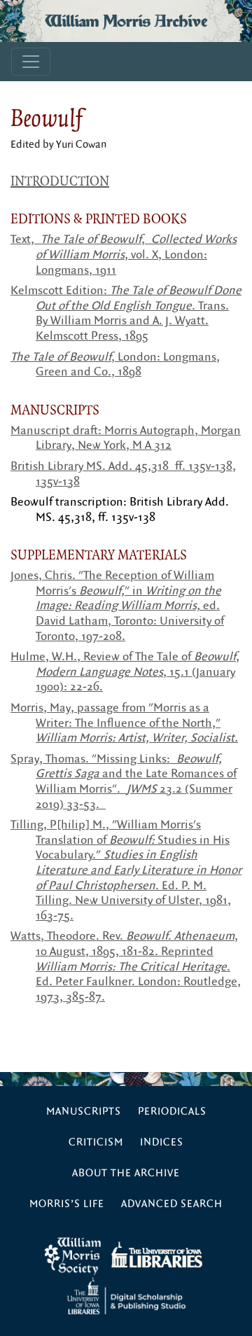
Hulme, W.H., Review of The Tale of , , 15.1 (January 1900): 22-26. (124, 672)
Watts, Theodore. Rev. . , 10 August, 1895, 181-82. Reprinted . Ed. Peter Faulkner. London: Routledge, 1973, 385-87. (125, 966)
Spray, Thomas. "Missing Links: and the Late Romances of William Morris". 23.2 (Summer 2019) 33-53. (123, 781)
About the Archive (126, 1173)
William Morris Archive (126, 21)
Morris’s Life (66, 1204)
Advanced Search (172, 1204)
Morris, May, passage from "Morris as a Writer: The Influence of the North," (124, 723)
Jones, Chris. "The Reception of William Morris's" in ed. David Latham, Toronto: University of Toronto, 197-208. (117, 605)
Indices (161, 1142)
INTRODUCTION (59, 181)
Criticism (96, 1142)
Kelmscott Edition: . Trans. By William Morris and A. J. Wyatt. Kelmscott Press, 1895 (125, 313)
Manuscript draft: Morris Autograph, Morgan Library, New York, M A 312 (125, 438)
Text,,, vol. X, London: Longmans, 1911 (123, 254)
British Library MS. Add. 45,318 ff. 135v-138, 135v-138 (123, 474)
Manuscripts (83, 1111)
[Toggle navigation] (30, 62)
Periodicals (172, 1111)
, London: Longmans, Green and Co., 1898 (115, 364)
